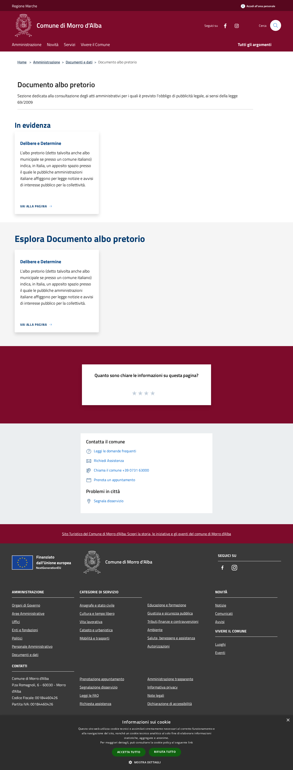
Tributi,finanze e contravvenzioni (172, 621)
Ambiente (155, 629)
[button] (146, 762)
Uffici (16, 621)
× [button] (288, 720)
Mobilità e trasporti (94, 638)
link (190, 742)
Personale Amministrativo (32, 646)
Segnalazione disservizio (98, 687)
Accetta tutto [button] (128, 752)
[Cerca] (275, 25)
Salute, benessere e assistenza (171, 638)
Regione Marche (24, 6)
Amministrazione (46, 62)
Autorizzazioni (158, 646)
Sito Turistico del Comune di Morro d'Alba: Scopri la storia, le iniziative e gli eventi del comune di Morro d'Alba (146, 534)
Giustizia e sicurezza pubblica (170, 613)
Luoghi (220, 644)
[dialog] (146, 742)
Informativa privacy (162, 687)
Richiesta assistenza (95, 703)
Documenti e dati (79, 62)
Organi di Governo (26, 605)
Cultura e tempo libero (97, 613)
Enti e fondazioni (25, 630)
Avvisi (220, 621)
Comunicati (224, 613)
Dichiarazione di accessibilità (169, 703)
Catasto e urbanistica (96, 630)
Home (22, 62)
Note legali (155, 695)
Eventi (220, 652)
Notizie (220, 605)
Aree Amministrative (28, 613)
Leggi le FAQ (89, 695)
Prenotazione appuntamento (102, 679)
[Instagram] (234, 25)
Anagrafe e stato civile (97, 605)
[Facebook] (223, 25)
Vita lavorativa (91, 621)
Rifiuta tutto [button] (165, 752)
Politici (17, 638)
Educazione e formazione (166, 605)
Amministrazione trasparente (170, 679)
